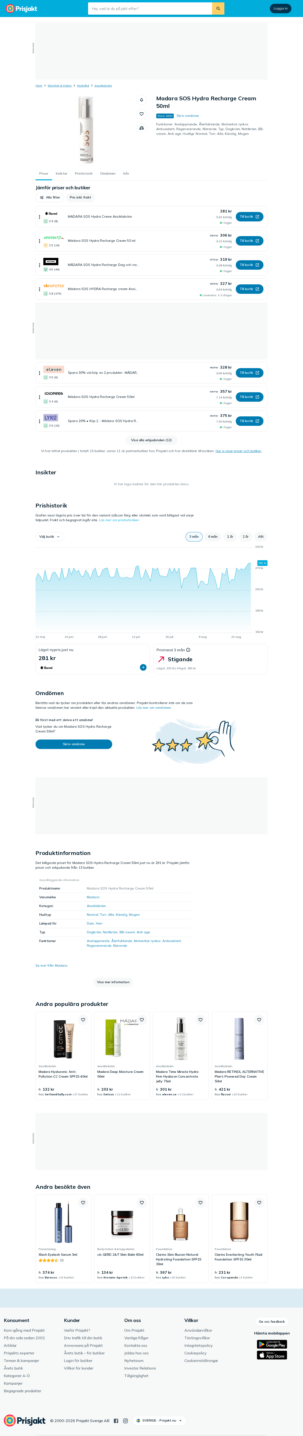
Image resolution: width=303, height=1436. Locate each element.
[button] (141, 100)
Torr (103, 914)
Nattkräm (110, 932)
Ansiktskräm (103, 85)
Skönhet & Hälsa (60, 85)
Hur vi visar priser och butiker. (239, 451)
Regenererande (99, 945)
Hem (39, 85)
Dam (90, 923)
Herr (99, 923)
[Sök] (218, 8)
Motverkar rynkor (147, 941)
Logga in (281, 8)
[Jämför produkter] (141, 128)
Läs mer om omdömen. (154, 707)
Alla (111, 914)
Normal (92, 914)
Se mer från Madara (51, 965)
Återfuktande (121, 941)
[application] (151, 592)
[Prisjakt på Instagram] (125, 1420)
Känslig (121, 914)
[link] (63, 1056)
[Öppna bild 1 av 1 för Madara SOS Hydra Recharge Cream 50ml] (86, 130)
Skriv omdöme (188, 116)
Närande (120, 945)
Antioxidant (171, 941)
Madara (93, 897)
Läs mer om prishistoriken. (119, 520)
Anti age (143, 932)
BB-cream (127, 932)
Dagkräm (94, 932)
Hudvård (83, 85)
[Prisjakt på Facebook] (116, 1420)
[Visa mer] (39, 216)
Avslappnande (98, 941)
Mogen (134, 914)
